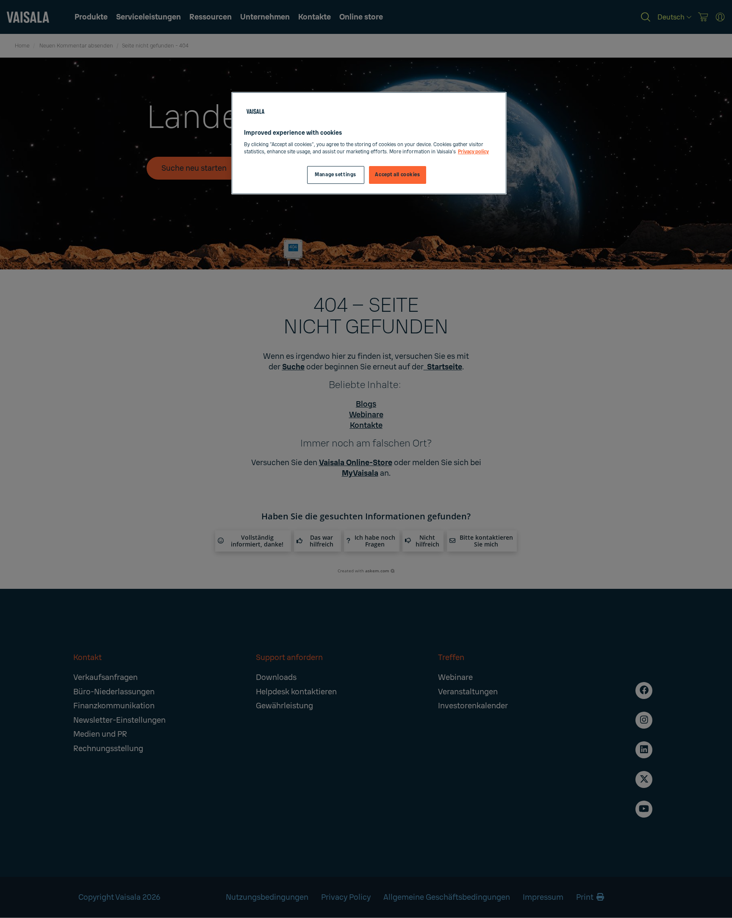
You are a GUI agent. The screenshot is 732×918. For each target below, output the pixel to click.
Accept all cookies (397, 175)
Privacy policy (473, 152)
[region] (369, 143)
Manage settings (335, 175)
